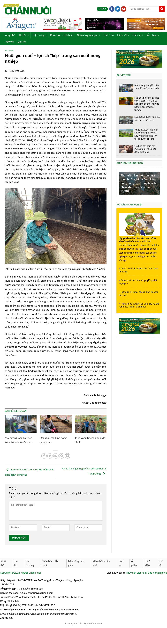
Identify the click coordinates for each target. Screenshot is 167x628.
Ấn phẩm (152, 35)
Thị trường (38, 35)
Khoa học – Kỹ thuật (62, 35)
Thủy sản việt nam (136, 572)
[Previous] (118, 183)
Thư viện (9, 41)
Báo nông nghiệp (157, 572)
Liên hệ (21, 41)
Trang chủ (9, 35)
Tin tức (23, 35)
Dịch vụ (137, 35)
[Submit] (162, 9)
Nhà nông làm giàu (87, 35)
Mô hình (9, 51)
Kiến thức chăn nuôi (115, 35)
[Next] (160, 183)
